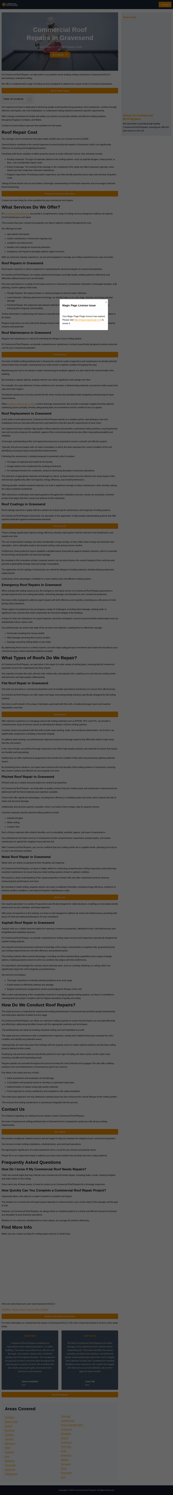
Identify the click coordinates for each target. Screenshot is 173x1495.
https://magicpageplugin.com (87, 320)
